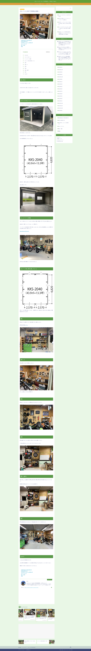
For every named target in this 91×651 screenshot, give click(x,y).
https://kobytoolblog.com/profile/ (31, 587)
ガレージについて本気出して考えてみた (45, 1)
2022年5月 (60, 96)
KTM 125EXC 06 (24, 41)
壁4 (25, 66)
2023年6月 (60, 86)
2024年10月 (61, 76)
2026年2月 (60, 67)
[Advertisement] (36, 596)
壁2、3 (26, 64)
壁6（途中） (27, 70)
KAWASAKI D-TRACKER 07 (26, 40)
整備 (22, 46)
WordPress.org (60, 141)
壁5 (25, 68)
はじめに (26, 55)
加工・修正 (23, 45)
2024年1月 (60, 81)
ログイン (58, 137)
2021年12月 (61, 103)
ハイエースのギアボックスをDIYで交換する (65, 16)
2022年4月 (60, 98)
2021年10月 (61, 108)
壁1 (25, 62)
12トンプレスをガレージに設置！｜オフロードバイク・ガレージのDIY (65, 53)
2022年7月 (60, 91)
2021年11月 (61, 105)
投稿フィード (59, 138)
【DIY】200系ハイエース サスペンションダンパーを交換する (65, 19)
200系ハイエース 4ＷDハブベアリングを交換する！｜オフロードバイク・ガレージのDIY (65, 49)
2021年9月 (60, 110)
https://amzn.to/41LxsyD (24, 231)
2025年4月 (60, 74)
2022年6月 (60, 93)
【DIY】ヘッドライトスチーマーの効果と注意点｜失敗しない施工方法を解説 (65, 23)
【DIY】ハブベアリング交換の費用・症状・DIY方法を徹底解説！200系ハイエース (65, 57)
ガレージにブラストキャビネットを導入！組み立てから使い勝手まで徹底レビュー (65, 28)
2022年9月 (60, 88)
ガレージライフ (22, 9)
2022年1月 (60, 100)
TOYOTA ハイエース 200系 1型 (27, 42)
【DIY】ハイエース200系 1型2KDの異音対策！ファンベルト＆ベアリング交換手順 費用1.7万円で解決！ (65, 33)
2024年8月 (60, 79)
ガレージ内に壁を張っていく (30, 60)
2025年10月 (61, 69)
